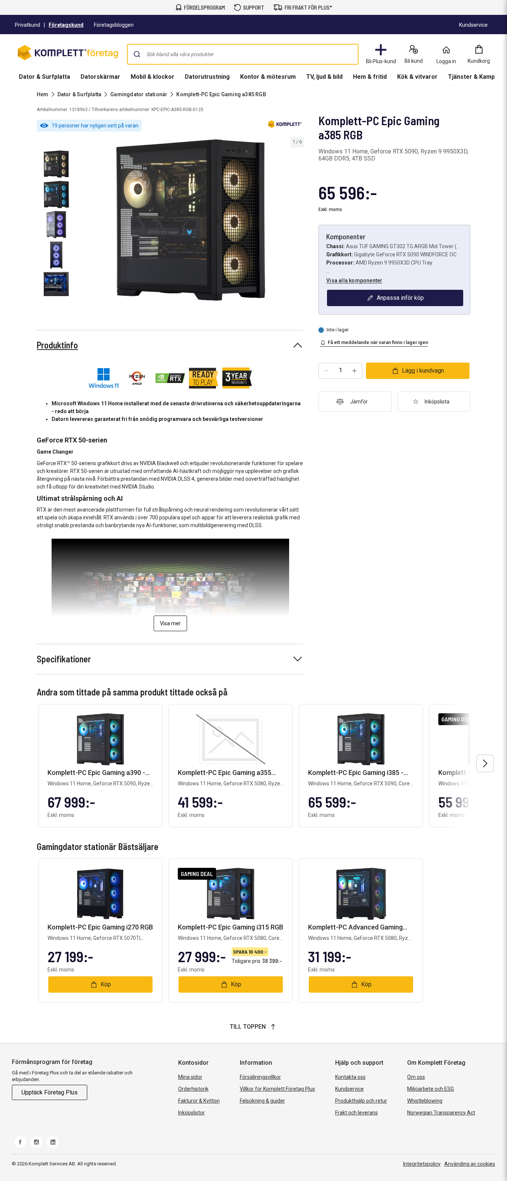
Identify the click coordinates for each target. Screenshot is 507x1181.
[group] (191, 220)
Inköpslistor (191, 1113)
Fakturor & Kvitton (199, 1101)
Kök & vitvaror (417, 76)
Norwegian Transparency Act (441, 1113)
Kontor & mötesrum (268, 76)
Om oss (416, 1077)
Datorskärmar (100, 76)
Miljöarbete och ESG (430, 1089)
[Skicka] (137, 54)
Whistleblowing (424, 1101)
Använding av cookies (469, 1164)
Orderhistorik (193, 1089)
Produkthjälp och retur (361, 1101)
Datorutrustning (207, 76)
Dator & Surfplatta (44, 76)
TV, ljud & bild (324, 76)
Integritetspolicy (422, 1164)
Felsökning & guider (262, 1101)
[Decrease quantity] (326, 370)
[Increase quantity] (354, 370)
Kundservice (349, 1089)
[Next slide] (297, 221)
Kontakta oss (350, 1077)
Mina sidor (190, 1077)
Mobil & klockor (152, 76)
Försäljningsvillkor (260, 1077)
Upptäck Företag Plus (50, 1092)
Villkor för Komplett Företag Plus (277, 1089)
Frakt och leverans (356, 1113)
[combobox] (243, 54)
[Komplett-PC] (285, 125)
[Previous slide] (84, 221)
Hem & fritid (370, 76)
